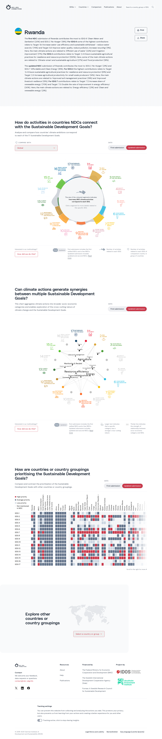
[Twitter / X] (16, 688)
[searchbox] (140, 7)
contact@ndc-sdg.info (24, 681)
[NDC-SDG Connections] (14, 7)
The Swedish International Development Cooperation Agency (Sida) (96, 680)
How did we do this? (26, 254)
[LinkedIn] (22, 688)
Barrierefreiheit (112, 732)
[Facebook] (28, 688)
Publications (65, 680)
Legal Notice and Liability (94, 732)
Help (62, 675)
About (62, 670)
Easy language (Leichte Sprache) (132, 732)
